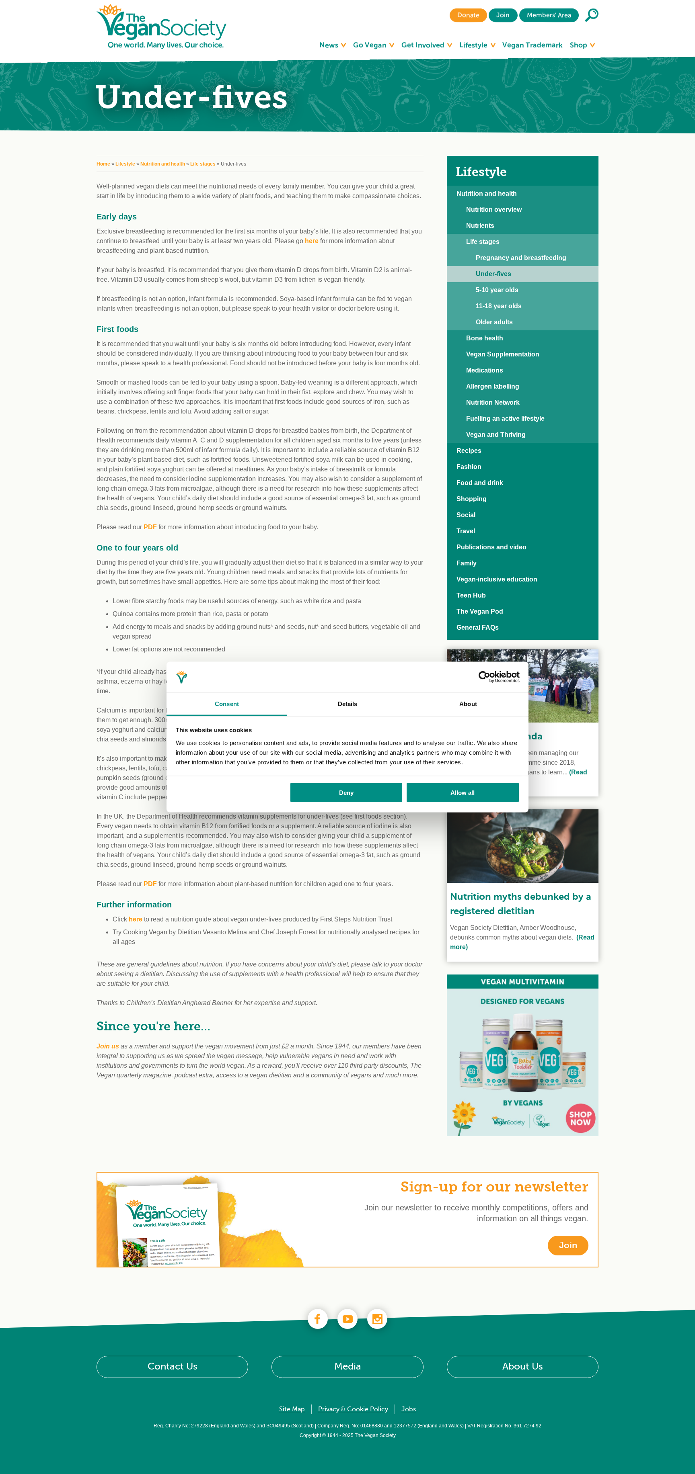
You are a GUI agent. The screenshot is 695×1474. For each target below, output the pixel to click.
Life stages (203, 164)
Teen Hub (471, 595)
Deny (346, 792)
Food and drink (479, 482)
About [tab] (468, 703)
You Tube (347, 1319)
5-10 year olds (497, 290)
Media (347, 1366)
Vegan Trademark (532, 45)
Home (103, 164)
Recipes (468, 450)
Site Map (292, 1409)
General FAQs (477, 627)
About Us (522, 1366)
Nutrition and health (162, 164)
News (329, 45)
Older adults (494, 322)
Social (465, 515)
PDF (150, 527)
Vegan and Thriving (496, 434)
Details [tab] (348, 703)
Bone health (484, 338)
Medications (484, 370)
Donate (468, 15)
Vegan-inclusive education (496, 579)
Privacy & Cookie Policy (353, 1409)
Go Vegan (370, 45)
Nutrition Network (493, 402)
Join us (109, 1046)
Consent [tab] (227, 703)
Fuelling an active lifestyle (505, 418)
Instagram (377, 1319)
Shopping (471, 498)
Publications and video (491, 547)
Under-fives (493, 273)
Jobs (408, 1409)
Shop (579, 45)
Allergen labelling (492, 386)
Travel (465, 531)
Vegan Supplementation (502, 354)
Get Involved (423, 45)
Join (503, 15)
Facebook (318, 1319)
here (312, 240)
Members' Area (549, 15)
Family (466, 563)
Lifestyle (474, 45)
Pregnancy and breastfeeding (521, 257)
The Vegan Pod (479, 611)
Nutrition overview (494, 209)
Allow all (462, 792)
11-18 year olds (499, 306)
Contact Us (172, 1366)
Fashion (468, 466)
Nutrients (480, 225)
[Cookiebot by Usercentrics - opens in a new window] (484, 677)
